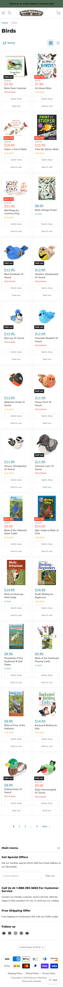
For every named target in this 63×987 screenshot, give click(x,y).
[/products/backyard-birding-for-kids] (46, 703)
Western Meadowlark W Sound (46, 276)
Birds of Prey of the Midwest (14, 727)
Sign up (49, 875)
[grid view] (50, 43)
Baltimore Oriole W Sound (14, 403)
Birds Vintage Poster (46, 210)
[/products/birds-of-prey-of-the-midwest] (16, 703)
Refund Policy (32, 973)
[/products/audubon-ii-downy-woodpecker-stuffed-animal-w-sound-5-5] (16, 444)
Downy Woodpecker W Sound (15, 467)
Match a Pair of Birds (15, 149)
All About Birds (43, 88)
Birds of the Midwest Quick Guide (15, 532)
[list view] (57, 43)
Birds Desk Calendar (15, 88)
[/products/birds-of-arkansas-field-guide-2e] (16, 572)
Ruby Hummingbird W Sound (45, 791)
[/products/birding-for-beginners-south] (46, 572)
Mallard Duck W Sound (13, 791)
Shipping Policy (15, 973)
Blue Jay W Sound (14, 338)
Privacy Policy (48, 973)
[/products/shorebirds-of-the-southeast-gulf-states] (16, 636)
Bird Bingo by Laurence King (12, 212)
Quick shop (16, 98)
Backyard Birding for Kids (46, 727)
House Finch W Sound (43, 403)
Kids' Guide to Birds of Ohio (46, 532)
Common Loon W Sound (44, 467)
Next (45, 826)
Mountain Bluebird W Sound (46, 339)
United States (30, 947)
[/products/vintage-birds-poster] (46, 188)
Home (5, 22)
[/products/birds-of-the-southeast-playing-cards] (46, 636)
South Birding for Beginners (44, 596)
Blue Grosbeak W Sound (13, 276)
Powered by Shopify (31, 981)
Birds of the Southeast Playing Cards (47, 659)
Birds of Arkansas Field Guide (13, 596)
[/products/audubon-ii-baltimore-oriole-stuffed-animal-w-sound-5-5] (16, 380)
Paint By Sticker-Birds (46, 149)
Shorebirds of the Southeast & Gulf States (13, 661)
